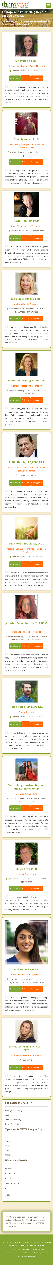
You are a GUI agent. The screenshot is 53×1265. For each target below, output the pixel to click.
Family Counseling (12, 1124)
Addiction (9, 1115)
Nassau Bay (10, 1173)
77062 (7, 1155)
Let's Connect (15, 78)
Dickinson (9, 1178)
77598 (7, 1141)
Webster (8, 1168)
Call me (26, 78)
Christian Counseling (13, 1119)
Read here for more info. (26, 1257)
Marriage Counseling (13, 1110)
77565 (7, 1146)
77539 (7, 1150)
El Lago (8, 1188)
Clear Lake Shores (12, 1183)
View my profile (36, 78)
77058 (7, 1137)
